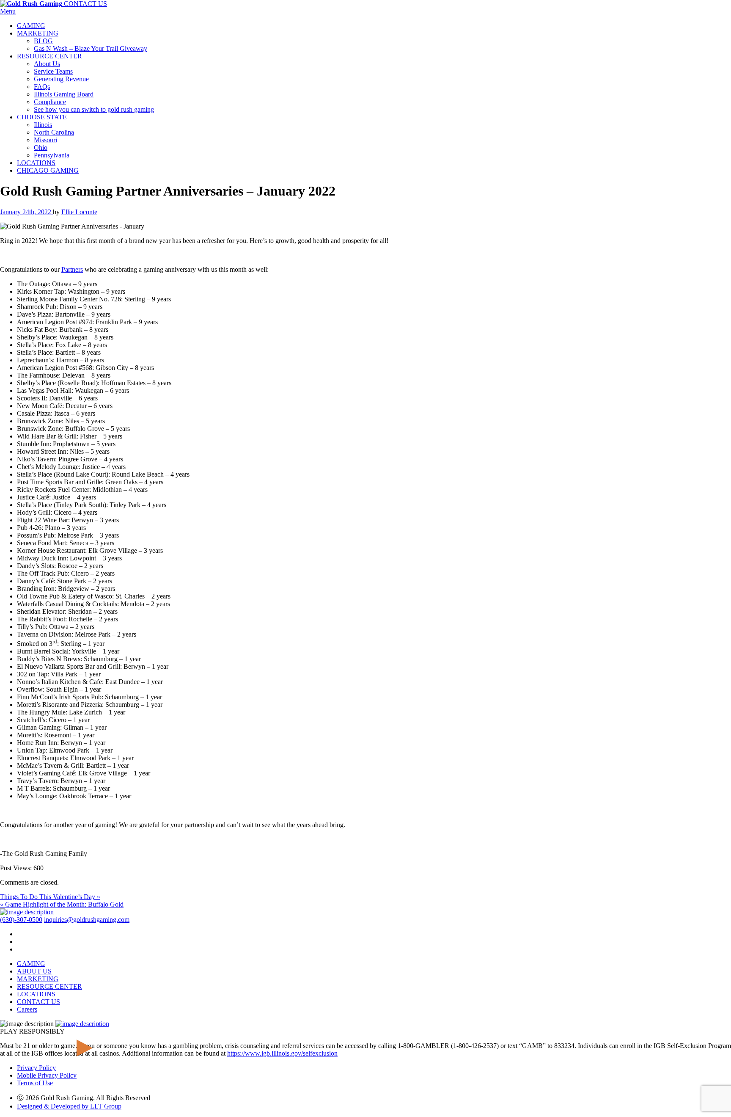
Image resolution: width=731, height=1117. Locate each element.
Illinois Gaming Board (63, 94)
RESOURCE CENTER (49, 56)
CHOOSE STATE (42, 117)
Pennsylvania (51, 155)
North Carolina (54, 132)
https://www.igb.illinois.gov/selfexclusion (282, 1053)
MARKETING (37, 33)
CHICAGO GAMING (48, 170)
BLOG (43, 40)
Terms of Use (35, 1083)
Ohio (40, 147)
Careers (27, 1009)
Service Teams (53, 71)
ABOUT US (34, 971)
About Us (47, 63)
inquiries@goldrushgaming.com (86, 919)
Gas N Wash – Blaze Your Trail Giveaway (90, 48)
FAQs (42, 86)
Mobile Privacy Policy (47, 1075)
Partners (72, 269)
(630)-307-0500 (21, 919)
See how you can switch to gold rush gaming (94, 109)
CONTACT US (85, 3)
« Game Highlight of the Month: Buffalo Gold (62, 904)
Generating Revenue (61, 79)
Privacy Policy (36, 1067)
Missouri (45, 139)
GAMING (31, 25)
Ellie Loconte (79, 211)
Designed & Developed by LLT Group (69, 1106)
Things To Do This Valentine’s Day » (50, 896)
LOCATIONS (36, 162)
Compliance (50, 101)
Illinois (43, 124)
